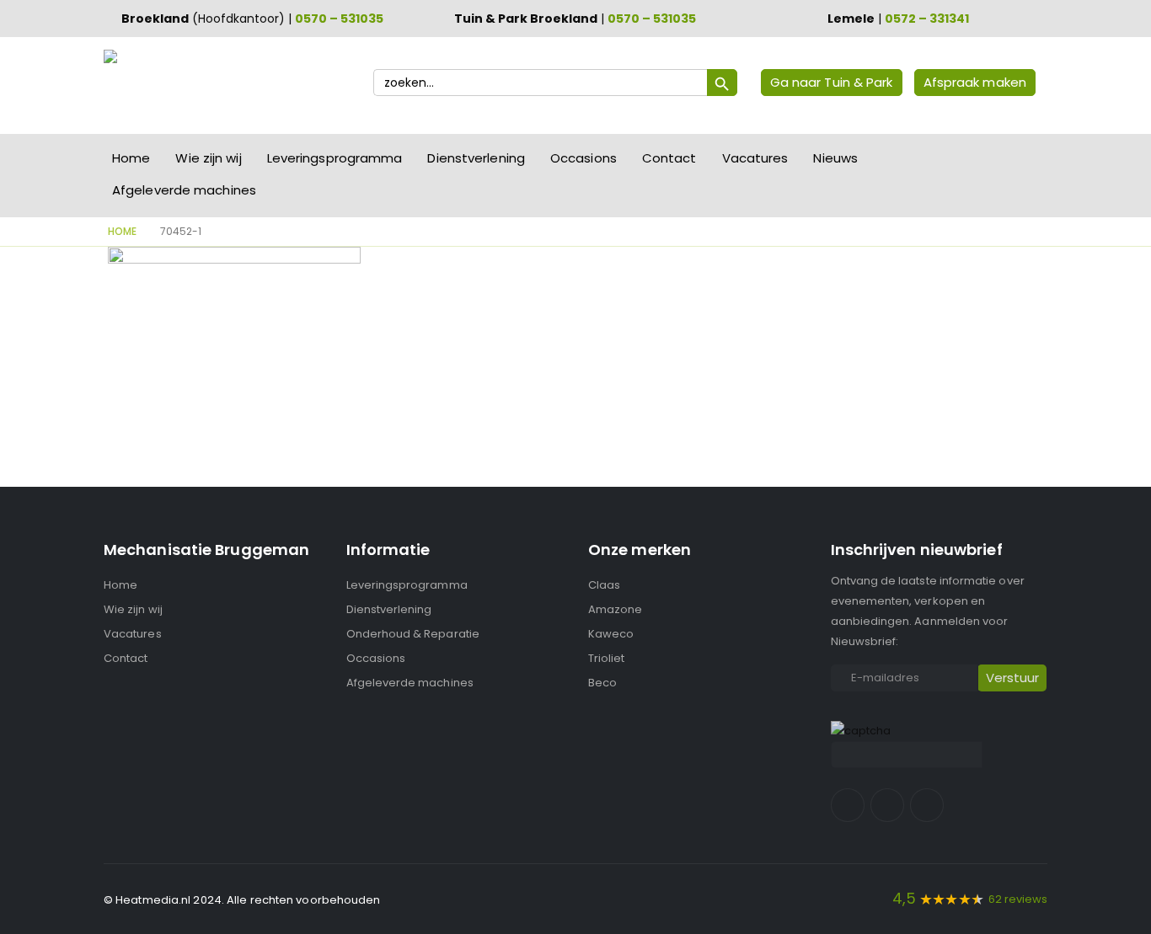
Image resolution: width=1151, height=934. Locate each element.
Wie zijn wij (208, 158)
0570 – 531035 (339, 18)
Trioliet (606, 658)
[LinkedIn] (927, 805)
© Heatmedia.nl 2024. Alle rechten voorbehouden (242, 900)
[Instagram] (887, 805)
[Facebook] (848, 805)
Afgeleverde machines (184, 190)
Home (131, 158)
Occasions (583, 158)
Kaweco (611, 634)
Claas (604, 585)
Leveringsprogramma (335, 158)
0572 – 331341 (927, 18)
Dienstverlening (476, 158)
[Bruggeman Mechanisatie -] (175, 85)
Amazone (615, 609)
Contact (669, 158)
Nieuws (835, 158)
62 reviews (1017, 899)
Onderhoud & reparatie (412, 634)
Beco (602, 683)
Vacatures (755, 158)
